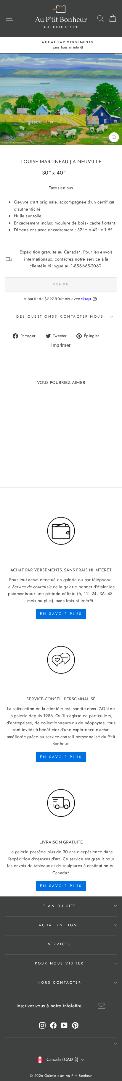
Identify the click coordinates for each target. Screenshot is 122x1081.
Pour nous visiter (59, 963)
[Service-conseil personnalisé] (61, 659)
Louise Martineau (44, 162)
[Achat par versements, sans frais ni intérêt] (61, 531)
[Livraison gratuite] (61, 803)
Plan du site (59, 905)
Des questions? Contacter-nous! (61, 316)
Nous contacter (59, 982)
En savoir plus (61, 613)
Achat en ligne (59, 925)
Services (59, 943)
